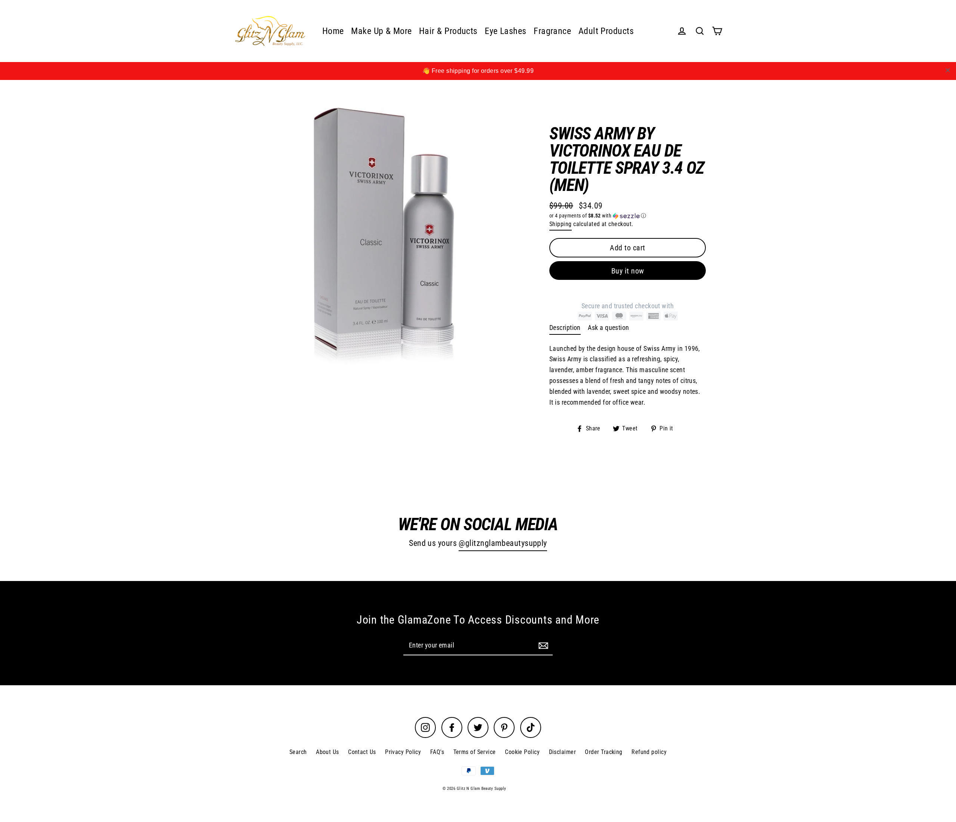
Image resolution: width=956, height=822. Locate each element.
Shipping (560, 224)
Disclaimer (562, 751)
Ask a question (608, 327)
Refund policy (649, 751)
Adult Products (606, 31)
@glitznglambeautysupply (503, 543)
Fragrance (552, 31)
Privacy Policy (403, 751)
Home (333, 31)
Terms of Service (474, 751)
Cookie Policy (522, 751)
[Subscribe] (542, 645)
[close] (948, 70)
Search (298, 751)
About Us (327, 751)
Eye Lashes (506, 31)
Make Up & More (381, 31)
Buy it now (627, 270)
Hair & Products (448, 31)
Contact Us (362, 751)
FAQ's (437, 751)
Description (565, 327)
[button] (627, 215)
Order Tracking (603, 751)
